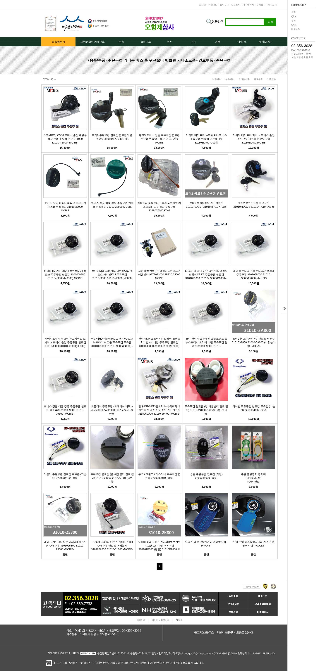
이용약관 (141, 620)
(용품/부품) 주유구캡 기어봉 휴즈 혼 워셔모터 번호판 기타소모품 (142, 60)
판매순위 (258, 79)
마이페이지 (248, 4)
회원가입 (212, 4)
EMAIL (179, 620)
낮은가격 (216, 79)
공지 (293, 12)
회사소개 (272, 4)
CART (294, 25)
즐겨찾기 (260, 4)
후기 (293, 20)
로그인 (202, 4)
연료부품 (205, 60)
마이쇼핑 (295, 29)
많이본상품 (244, 79)
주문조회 (235, 4)
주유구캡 (223, 60)
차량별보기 (58, 41)
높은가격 (229, 79)
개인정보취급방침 (160, 620)
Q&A (293, 16)
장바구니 (224, 4)
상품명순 (271, 79)
